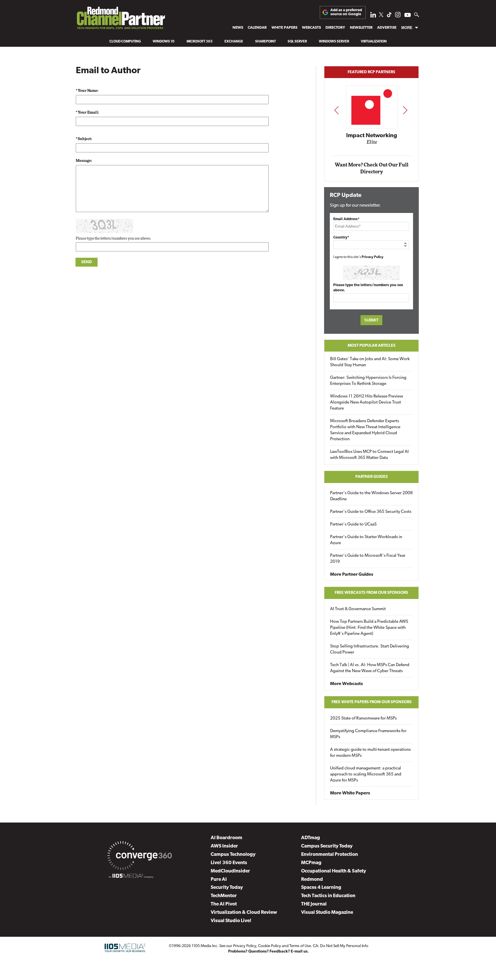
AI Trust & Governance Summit (358, 609)
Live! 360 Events (229, 862)
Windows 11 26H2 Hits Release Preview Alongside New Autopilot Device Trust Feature (366, 402)
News (237, 28)
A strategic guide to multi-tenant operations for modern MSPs (370, 753)
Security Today (227, 887)
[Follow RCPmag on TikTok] (389, 16)
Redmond (312, 879)
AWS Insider (224, 846)
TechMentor (224, 895)
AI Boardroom (226, 837)
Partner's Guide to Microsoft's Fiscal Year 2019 (367, 559)
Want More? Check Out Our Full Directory (371, 168)
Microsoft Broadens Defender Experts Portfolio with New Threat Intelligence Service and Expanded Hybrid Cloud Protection (365, 430)
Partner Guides (371, 477)
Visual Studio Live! (231, 920)
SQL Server (297, 41)
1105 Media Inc (204, 946)
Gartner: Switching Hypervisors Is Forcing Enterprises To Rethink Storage (368, 381)
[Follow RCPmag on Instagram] (398, 16)
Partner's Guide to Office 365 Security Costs (370, 512)
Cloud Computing (125, 41)
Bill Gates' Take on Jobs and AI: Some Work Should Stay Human (370, 362)
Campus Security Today (326, 846)
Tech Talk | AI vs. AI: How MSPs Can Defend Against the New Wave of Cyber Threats (369, 668)
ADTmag (310, 837)
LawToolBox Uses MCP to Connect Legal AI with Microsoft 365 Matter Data (369, 455)
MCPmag (311, 862)
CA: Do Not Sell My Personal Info (340, 946)
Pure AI (219, 879)
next (405, 110)
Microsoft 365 (200, 41)
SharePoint (265, 41)
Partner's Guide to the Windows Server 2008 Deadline (371, 496)
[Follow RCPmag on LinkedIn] (373, 16)
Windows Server (334, 41)
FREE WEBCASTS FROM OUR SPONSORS (371, 593)
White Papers (284, 28)
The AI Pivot (224, 904)
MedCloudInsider (230, 871)
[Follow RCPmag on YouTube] (407, 15)
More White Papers (350, 793)
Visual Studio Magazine (327, 912)
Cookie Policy (269, 946)
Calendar (257, 28)
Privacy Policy (372, 257)
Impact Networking (371, 136)
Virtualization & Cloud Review (244, 912)
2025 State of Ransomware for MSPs (363, 718)
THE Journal (314, 904)
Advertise (386, 28)
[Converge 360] (139, 856)
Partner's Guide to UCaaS (353, 524)
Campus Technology (233, 854)
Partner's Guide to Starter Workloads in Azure (366, 540)
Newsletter (361, 28)
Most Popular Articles (372, 346)
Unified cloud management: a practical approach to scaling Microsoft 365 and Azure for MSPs (365, 774)
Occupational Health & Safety (333, 871)
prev (336, 110)
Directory (335, 28)
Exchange (233, 41)
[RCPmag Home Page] (120, 19)
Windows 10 (164, 41)
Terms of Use (300, 946)
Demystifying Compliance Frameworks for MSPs (368, 734)
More (406, 28)
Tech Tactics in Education (328, 895)
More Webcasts (346, 684)
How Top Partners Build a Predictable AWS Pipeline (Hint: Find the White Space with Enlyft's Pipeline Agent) (369, 628)
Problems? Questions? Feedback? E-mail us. (268, 951)
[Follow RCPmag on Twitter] (381, 15)
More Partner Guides (351, 574)
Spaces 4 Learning (321, 887)
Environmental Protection (329, 854)
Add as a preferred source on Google (346, 12)
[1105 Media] (131, 877)
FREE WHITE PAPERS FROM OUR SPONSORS (372, 702)
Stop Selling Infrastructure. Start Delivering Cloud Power (369, 649)
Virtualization (374, 41)
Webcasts (311, 28)
